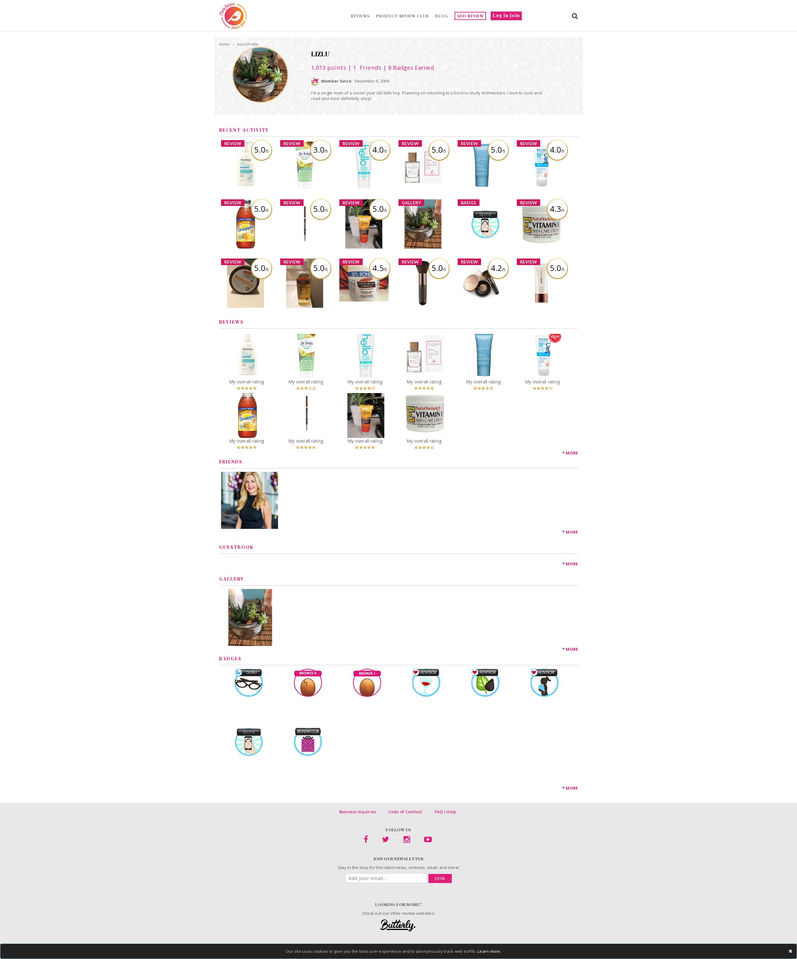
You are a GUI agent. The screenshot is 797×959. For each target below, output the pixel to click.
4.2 (498, 268)
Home (224, 44)
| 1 (364, 67)
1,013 (329, 67)
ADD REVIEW (470, 15)
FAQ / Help (445, 811)
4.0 (379, 149)
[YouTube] (428, 840)
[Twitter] (385, 840)
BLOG (441, 15)
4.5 (379, 268)
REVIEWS (360, 15)
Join (440, 878)
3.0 (320, 149)
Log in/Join (506, 15)
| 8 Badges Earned (408, 67)
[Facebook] (366, 840)
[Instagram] (407, 840)
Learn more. (489, 951)
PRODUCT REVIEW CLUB (402, 15)
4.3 (557, 208)
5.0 (261, 149)
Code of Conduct (405, 811)
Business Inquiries (357, 811)
